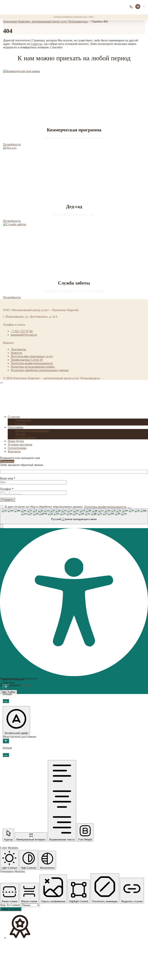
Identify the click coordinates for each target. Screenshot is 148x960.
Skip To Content (10, 905)
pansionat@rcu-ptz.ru (24, 334)
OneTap (26, 685)
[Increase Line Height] (6, 740)
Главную (36, 43)
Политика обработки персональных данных (40, 370)
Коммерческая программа (32, 430)
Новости (16, 352)
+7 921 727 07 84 (132, 6)
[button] (1, 526)
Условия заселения (20, 444)
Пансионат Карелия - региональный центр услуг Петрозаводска (17, 6)
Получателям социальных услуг (32, 356)
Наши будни (16, 441)
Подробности (12, 144)
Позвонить (7, 461)
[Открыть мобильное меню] (144, 6)
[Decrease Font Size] (6, 701)
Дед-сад (20, 434)
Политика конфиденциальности (32, 363)
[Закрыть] (129, 507)
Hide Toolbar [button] (8, 692)
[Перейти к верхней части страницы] (1, 382)
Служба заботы (25, 437)
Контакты (14, 451)
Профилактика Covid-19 (27, 359)
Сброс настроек (11, 909)
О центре (14, 416)
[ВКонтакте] (137, 6)
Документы (18, 349)
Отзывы (20, 423)
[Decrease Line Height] (6, 755)
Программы (15, 427)
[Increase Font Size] (6, 687)
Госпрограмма (17, 448)
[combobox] (74, 516)
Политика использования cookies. (33, 366)
